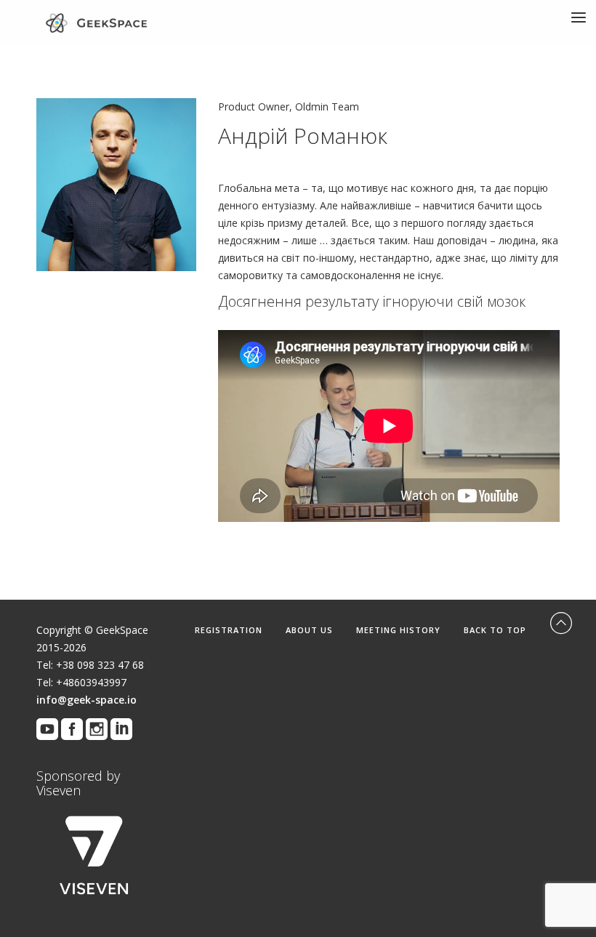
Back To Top (496, 630)
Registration (228, 630)
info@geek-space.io (86, 700)
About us (309, 630)
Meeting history (398, 630)
